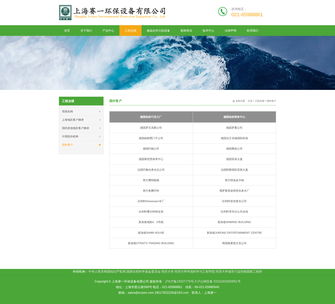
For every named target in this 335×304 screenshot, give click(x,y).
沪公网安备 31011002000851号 (219, 281)
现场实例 (67, 111)
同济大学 (167, 271)
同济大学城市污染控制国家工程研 (239, 271)
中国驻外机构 (70, 136)
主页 (250, 101)
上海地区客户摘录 (73, 119)
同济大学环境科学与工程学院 (194, 271)
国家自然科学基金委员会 (143, 271)
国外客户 (271, 101)
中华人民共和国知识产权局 (107, 271)
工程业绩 (259, 101)
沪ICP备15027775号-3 (180, 281)
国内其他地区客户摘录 (75, 128)
